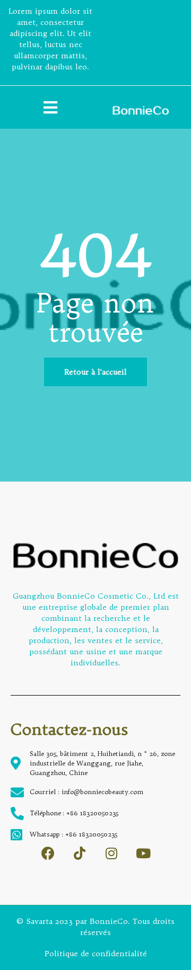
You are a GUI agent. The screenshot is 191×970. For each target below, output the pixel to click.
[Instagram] (111, 853)
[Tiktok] (79, 853)
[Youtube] (143, 853)
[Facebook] (48, 853)
